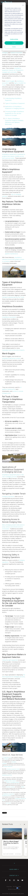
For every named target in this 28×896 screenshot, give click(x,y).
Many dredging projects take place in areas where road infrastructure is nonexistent (13, 527)
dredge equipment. (8, 766)
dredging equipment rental (13, 769)
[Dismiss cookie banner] (22, 5)
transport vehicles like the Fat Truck (13, 297)
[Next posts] (24, 824)
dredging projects (6, 795)
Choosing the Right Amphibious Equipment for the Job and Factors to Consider (14, 113)
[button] (26, 1)
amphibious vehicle (19, 798)
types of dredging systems (13, 782)
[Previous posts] (20, 824)
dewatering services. (7, 775)
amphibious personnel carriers (11, 358)
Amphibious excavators (9, 317)
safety (4, 715)
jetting (22, 786)
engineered (10, 406)
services (10, 730)
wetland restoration (16, 52)
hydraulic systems (10, 786)
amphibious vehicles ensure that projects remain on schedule (13, 259)
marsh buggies (10, 81)
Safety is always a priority (9, 560)
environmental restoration (12, 89)
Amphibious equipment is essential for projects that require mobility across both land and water (13, 156)
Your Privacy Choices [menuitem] (17, 886)
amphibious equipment (8, 794)
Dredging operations (8, 496)
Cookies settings (14, 39)
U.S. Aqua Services (6, 757)
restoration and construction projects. (13, 350)
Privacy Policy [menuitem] (9, 886)
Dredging (5, 52)
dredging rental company (10, 780)
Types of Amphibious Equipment (15, 103)
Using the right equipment (10, 660)
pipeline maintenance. (11, 254)
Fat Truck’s (8, 803)
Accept (14, 43)
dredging (6, 758)
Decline (14, 46)
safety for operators (15, 482)
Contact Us (13, 875)
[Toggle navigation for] (14, 864)
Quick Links (13, 869)
